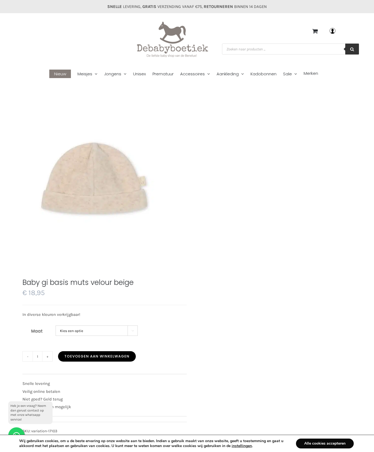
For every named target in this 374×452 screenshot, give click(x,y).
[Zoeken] (352, 49)
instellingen (242, 446)
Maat (37, 331)
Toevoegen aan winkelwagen (97, 356)
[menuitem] (63, 74)
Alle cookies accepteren (325, 443)
